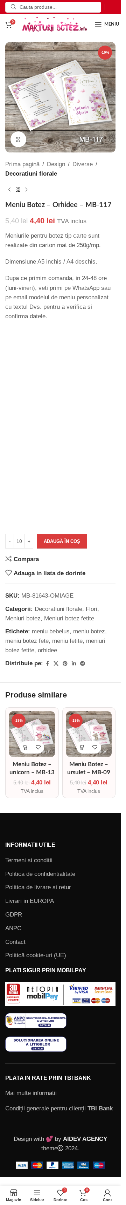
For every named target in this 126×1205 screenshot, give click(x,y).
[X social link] (56, 663)
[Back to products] (18, 189)
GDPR (13, 914)
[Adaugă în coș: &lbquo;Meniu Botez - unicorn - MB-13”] (26, 747)
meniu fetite (67, 641)
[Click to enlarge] (18, 139)
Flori (91, 609)
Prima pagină (22, 164)
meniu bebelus (51, 631)
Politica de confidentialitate (40, 874)
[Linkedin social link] (74, 663)
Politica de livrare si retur (38, 887)
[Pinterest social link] (65, 663)
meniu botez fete (27, 641)
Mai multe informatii (31, 1093)
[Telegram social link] (82, 663)
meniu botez (89, 631)
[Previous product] (9, 189)
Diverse (82, 164)
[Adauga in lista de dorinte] (38, 747)
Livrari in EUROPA (29, 901)
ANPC (13, 928)
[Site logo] (54, 24)
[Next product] (26, 189)
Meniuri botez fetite (69, 618)
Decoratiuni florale (31, 173)
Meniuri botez (23, 618)
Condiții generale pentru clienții (59, 1108)
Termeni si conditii (28, 860)
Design (56, 164)
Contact (15, 942)
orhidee (47, 650)
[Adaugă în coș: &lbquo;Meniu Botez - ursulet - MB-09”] (83, 747)
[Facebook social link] (47, 663)
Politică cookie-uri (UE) (35, 955)
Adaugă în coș (62, 541)
